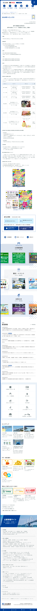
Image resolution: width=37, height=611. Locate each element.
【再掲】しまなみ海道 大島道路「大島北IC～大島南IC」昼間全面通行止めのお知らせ (17, 357)
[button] (1, 257)
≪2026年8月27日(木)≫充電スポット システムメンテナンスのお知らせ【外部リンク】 (18, 352)
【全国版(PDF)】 (28, 378)
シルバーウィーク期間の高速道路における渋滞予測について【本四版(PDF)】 (16, 340)
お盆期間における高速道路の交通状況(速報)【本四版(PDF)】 (13, 378)
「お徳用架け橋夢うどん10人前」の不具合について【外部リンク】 (14, 362)
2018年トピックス (13, 12)
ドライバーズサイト (5, 12)
